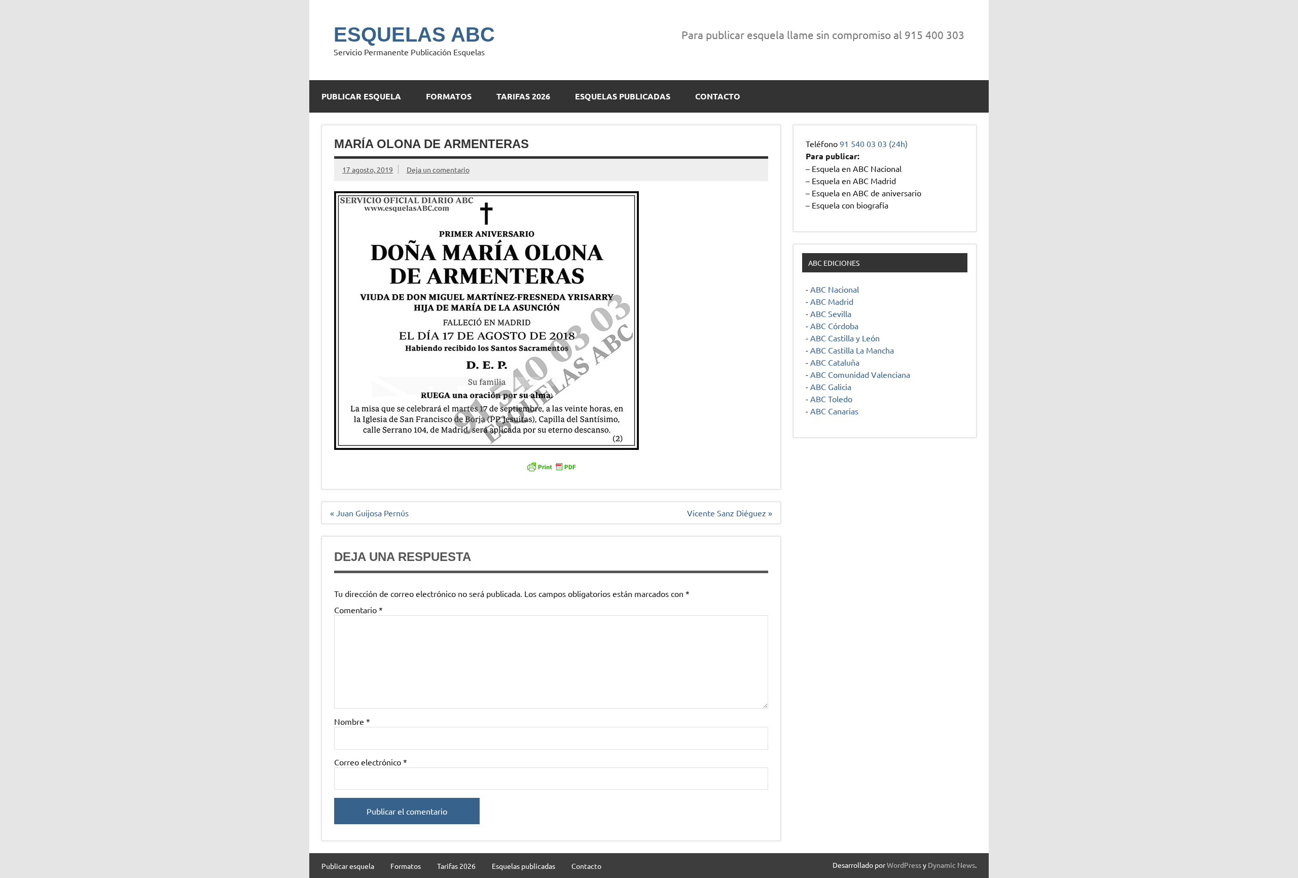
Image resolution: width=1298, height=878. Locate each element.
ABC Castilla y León (845, 338)
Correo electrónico (370, 762)
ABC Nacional (834, 289)
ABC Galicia (830, 386)
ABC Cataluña (834, 362)
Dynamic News (951, 864)
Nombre (352, 721)
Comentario (358, 610)
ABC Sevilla (830, 313)
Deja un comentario (438, 169)
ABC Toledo (831, 399)
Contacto (717, 96)
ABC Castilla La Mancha (852, 350)
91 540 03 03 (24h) (874, 143)
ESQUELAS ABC (414, 34)
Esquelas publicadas (622, 96)
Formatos (449, 96)
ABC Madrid (831, 301)
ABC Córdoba (834, 326)
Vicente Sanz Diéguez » (729, 513)
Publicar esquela (361, 96)
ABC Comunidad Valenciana (860, 374)
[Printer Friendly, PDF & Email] (551, 466)
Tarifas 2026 (523, 96)
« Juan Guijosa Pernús (369, 513)
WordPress (904, 864)
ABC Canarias (834, 411)
